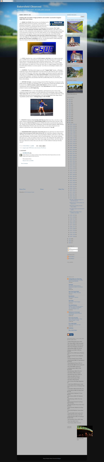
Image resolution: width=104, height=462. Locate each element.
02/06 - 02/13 (72, 226)
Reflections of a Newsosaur (74, 312)
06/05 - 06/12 (72, 178)
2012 (70, 120)
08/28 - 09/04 (72, 155)
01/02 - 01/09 (72, 236)
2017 (70, 111)
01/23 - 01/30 (72, 230)
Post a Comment (24, 163)
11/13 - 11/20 (72, 136)
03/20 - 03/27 (72, 215)
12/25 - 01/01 (72, 124)
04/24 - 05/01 (72, 190)
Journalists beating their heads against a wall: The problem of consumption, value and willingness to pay (76, 307)
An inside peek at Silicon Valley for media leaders (75, 314)
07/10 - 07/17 (72, 168)
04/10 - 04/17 (72, 194)
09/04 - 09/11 (72, 153)
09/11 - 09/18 (72, 151)
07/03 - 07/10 (72, 170)
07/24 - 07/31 (72, 165)
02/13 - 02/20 (72, 224)
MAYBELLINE (26, 153)
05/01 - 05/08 (72, 188)
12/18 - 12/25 (72, 126)
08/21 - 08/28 (72, 157)
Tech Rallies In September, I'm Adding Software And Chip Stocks (76, 280)
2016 (70, 112)
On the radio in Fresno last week (74, 324)
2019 (70, 107)
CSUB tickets (31, 147)
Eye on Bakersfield (72, 323)
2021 (70, 103)
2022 (70, 101)
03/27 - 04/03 (72, 198)
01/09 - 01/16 (72, 234)
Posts (70, 248)
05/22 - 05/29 (72, 182)
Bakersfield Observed (29, 6)
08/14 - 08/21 (72, 159)
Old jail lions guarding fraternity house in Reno (76, 206)
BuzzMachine (71, 296)
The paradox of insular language (74, 301)
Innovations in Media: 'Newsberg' (75, 292)
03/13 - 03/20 (72, 217)
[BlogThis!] (40, 146)
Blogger (59, 458)
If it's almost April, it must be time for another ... (77, 209)
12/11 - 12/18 (72, 128)
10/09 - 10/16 (72, 145)
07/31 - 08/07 (72, 163)
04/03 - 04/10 (72, 196)
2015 (70, 114)
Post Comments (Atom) (29, 192)
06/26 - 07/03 (72, 172)
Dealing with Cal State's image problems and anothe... (76, 212)
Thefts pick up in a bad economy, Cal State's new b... (77, 203)
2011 (70, 122)
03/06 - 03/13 (72, 219)
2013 (70, 118)
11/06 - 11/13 (72, 137)
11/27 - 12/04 (72, 132)
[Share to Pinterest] (44, 146)
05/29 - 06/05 (72, 180)
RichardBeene (71, 258)
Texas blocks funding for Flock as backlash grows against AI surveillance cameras (76, 287)
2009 (70, 240)
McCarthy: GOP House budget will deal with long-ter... (76, 200)
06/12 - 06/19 (72, 176)
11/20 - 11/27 (72, 134)
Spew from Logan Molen (74, 291)
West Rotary (43, 147)
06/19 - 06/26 (72, 174)
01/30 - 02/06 (72, 228)
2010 (70, 238)
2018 (70, 109)
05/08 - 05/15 (72, 186)
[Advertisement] (41, 177)
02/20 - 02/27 (72, 223)
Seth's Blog (71, 300)
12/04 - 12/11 (72, 130)
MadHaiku (71, 328)
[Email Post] (37, 145)
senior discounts (37, 147)
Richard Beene (71, 256)
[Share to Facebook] (43, 146)
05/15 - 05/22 (72, 184)
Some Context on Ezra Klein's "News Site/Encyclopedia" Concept (75, 319)
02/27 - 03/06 (72, 221)
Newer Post (22, 189)
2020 (70, 105)
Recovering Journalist (73, 317)
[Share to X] (42, 146)
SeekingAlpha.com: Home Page (75, 279)
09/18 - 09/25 (72, 149)
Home (42, 189)
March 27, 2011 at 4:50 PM (28, 160)
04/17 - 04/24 (72, 192)
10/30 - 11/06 (72, 139)
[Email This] (39, 146)
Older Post (61, 189)
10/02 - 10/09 (72, 147)
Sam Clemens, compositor (73, 297)
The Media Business (73, 305)
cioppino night (25, 147)
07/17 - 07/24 (72, 167)
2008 (70, 242)
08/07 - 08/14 (72, 161)
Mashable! (71, 284)
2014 (70, 116)
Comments (71, 250)
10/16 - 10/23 (72, 143)
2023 (70, 99)
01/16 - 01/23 (72, 232)
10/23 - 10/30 (72, 141)
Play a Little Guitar (73, 330)
